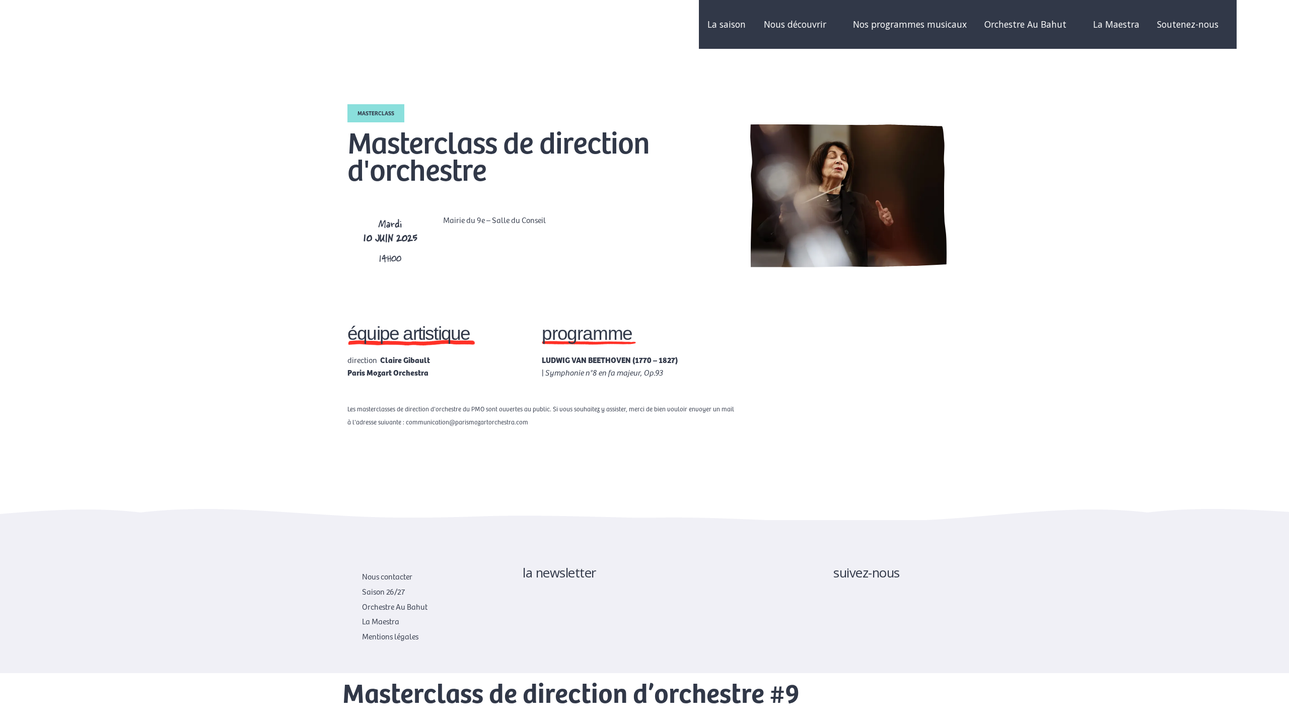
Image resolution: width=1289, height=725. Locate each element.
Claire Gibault (405, 359)
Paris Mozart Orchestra (387, 372)
